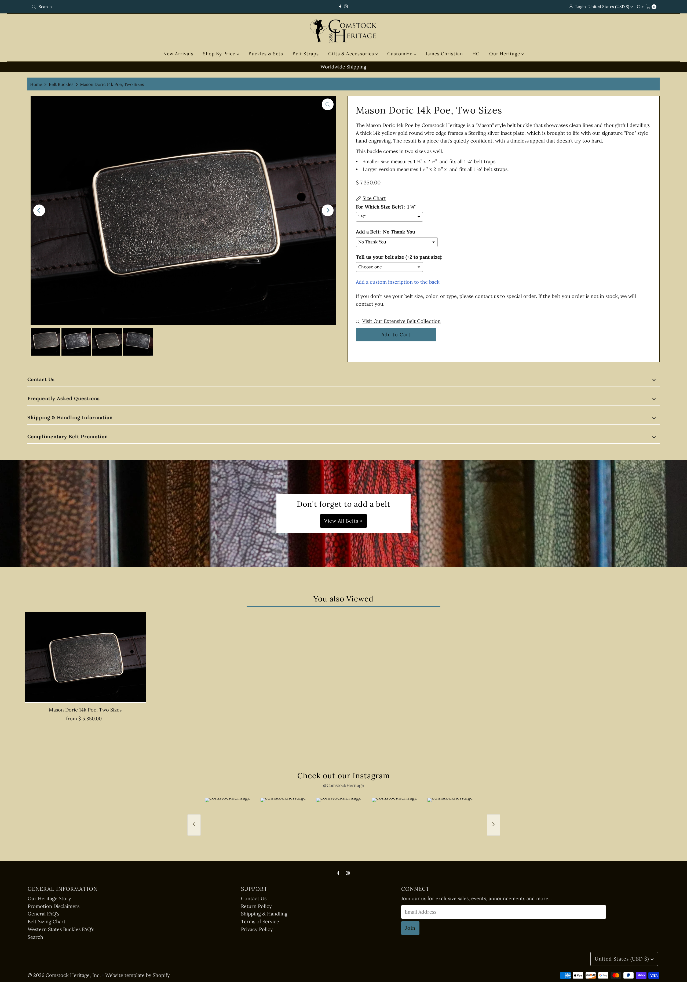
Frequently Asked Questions (63, 398)
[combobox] (132, 6)
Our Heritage (505, 54)
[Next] (328, 210)
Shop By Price (220, 54)
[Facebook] (340, 6)
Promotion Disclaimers (53, 906)
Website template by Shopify (137, 975)
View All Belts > (343, 521)
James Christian (444, 54)
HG (476, 54)
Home (36, 84)
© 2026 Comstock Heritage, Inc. (64, 975)
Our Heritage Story (49, 898)
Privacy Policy (257, 929)
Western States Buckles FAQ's (61, 929)
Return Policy (256, 906)
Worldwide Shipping (343, 67)
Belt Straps (306, 54)
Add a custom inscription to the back (398, 282)
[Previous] (39, 210)
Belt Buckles (61, 84)
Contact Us (41, 379)
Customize (400, 54)
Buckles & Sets (266, 54)
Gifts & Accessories (351, 54)
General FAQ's (43, 914)
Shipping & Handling (264, 914)
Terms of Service (260, 921)
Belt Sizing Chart (46, 921)
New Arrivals (178, 54)
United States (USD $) (609, 6)
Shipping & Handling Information (70, 417)
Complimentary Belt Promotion (67, 436)
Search (35, 937)
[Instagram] (346, 6)
